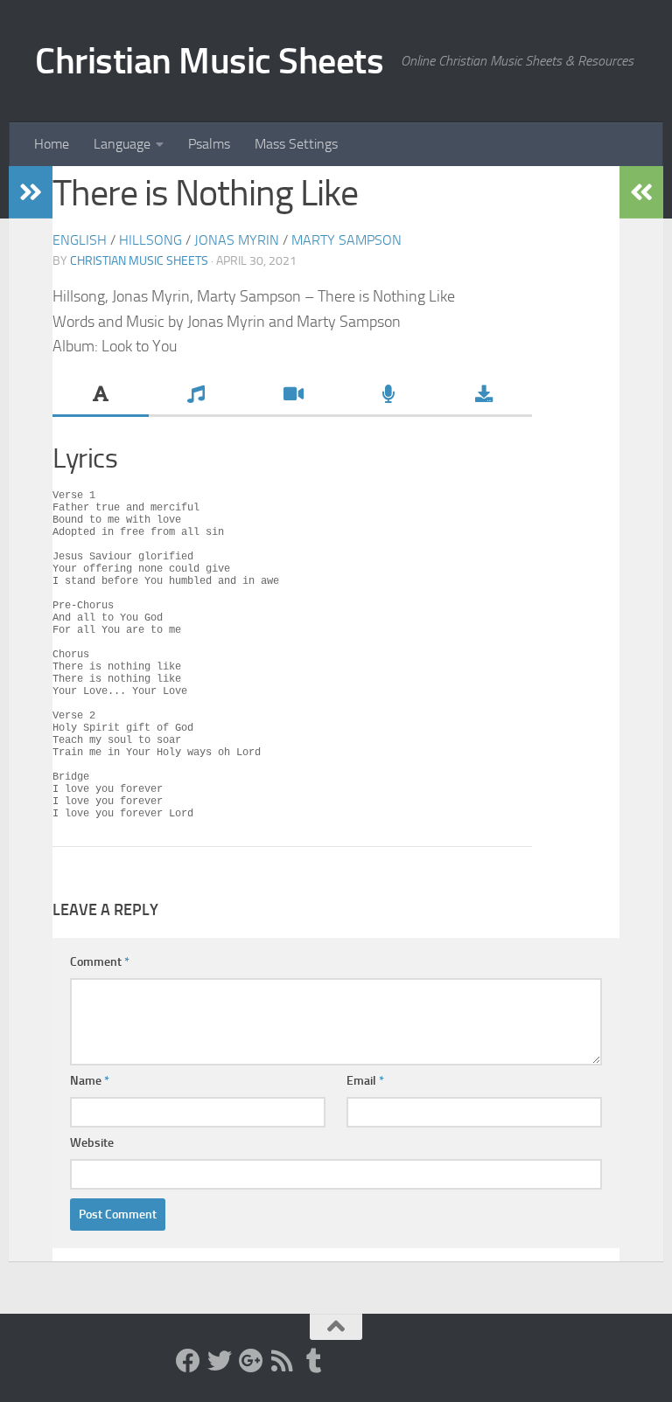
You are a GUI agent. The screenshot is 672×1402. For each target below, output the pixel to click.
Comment (100, 961)
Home (51, 143)
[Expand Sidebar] (30, 192)
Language (122, 143)
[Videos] (292, 396)
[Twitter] (219, 1361)
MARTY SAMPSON (346, 240)
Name (89, 1080)
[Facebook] (188, 1361)
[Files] (484, 396)
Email (365, 1080)
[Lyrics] (100, 396)
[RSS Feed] (282, 1361)
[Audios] (388, 396)
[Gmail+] (251, 1361)
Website (92, 1142)
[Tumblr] (314, 1361)
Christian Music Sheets (209, 61)
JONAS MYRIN (236, 240)
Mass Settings (296, 143)
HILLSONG (150, 240)
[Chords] (197, 396)
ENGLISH (79, 240)
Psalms (209, 143)
